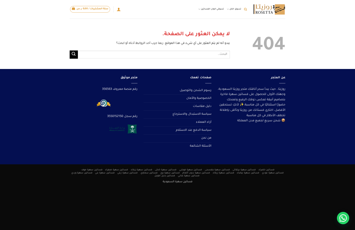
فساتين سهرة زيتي (127, 173)
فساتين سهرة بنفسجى (217, 170)
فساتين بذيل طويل (164, 176)
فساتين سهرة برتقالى (244, 170)
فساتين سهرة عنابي (188, 176)
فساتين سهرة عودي (273, 173)
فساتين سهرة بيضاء (248, 173)
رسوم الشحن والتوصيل (195, 90)
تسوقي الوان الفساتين (212, 9)
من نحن (206, 138)
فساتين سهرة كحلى (165, 170)
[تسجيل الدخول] (119, 9)
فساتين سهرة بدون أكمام (196, 173)
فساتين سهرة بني (104, 173)
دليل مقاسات (202, 106)
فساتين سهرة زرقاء (141, 170)
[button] (90, 9)
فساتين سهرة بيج (170, 173)
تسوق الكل (235, 9)
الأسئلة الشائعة (200, 146)
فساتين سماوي (149, 173)
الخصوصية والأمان (198, 98)
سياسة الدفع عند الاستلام (193, 130)
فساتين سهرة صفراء (116, 170)
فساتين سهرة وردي (81, 173)
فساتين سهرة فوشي (190, 170)
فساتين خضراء (267, 170)
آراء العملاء (203, 122)
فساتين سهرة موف (91, 170)
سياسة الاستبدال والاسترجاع (192, 114)
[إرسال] (74, 54)
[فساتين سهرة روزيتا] (269, 9)
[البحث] (245, 9)
